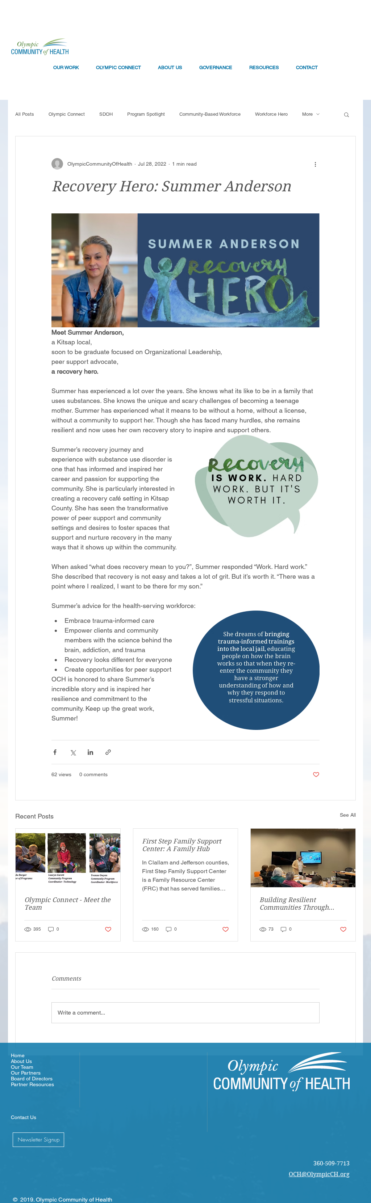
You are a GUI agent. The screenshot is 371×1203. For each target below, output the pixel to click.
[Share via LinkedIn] (90, 752)
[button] (346, 114)
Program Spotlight (146, 114)
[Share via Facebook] (54, 752)
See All (348, 815)
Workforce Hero (271, 114)
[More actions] (315, 164)
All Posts (24, 114)
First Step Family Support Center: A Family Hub (181, 845)
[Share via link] (108, 752)
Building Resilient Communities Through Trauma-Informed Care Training (295, 903)
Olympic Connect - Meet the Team (67, 903)
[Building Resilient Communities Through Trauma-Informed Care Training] (303, 858)
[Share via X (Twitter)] (72, 752)
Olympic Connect (67, 114)
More (307, 114)
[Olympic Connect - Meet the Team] (68, 858)
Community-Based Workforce (210, 114)
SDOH (106, 114)
